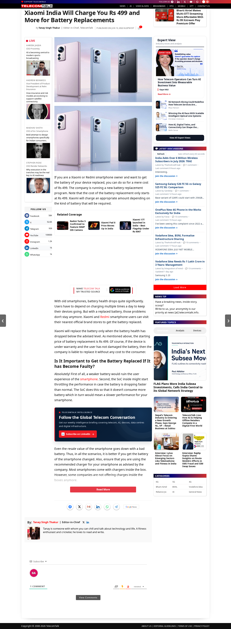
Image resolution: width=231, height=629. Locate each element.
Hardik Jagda (33, 45)
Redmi (104, 317)
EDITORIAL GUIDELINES (165, 626)
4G (190, 481)
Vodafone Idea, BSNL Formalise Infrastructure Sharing (174, 237)
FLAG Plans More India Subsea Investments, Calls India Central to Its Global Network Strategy (178, 387)
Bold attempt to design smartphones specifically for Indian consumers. (37, 137)
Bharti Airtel (161, 486)
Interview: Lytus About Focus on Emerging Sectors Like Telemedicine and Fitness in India (165, 458)
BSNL (174, 486)
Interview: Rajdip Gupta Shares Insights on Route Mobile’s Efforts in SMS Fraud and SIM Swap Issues (192, 460)
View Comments (88, 597)
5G (173, 481)
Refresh (161, 154)
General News (195, 491)
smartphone (89, 379)
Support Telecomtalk (35, 1)
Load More (180, 287)
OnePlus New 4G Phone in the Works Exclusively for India (178, 211)
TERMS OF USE (185, 626)
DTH (172, 6)
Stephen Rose (33, 162)
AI (131, 6)
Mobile (181, 6)
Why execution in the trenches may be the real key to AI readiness (37, 172)
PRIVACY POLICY (201, 626)
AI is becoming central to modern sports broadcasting (37, 55)
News (122, 6)
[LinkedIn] (98, 507)
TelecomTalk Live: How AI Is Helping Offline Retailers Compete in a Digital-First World (192, 420)
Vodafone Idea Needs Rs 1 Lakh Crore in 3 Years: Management (180, 263)
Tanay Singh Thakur (49, 27)
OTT (191, 6)
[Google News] (131, 507)
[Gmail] (88, 507)
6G (157, 481)
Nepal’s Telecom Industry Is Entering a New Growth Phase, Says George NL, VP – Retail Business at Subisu (166, 422)
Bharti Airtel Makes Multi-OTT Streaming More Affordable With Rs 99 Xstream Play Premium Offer (189, 17)
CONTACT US (204, 6)
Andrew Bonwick (36, 80)
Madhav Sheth (34, 127)
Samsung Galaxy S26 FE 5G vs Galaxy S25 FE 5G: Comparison (178, 185)
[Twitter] (79, 507)
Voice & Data (142, 6)
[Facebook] (70, 507)
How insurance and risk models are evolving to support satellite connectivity (37, 97)
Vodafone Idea (196, 486)
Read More (103, 489)
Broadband (159, 6)
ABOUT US (146, 626)
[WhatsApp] (107, 507)
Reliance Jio (161, 491)
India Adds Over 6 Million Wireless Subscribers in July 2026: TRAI (176, 159)
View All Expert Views (180, 137)
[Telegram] (116, 507)
